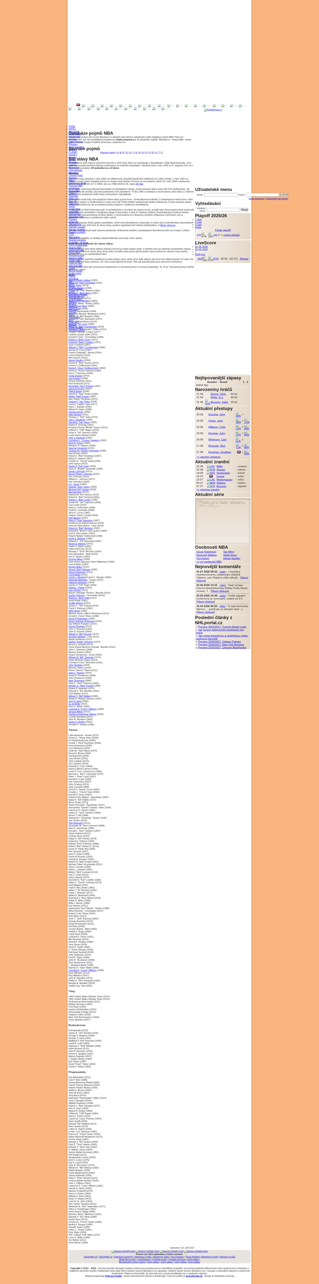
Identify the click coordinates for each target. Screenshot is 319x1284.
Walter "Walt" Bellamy (79, 301)
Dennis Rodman (76, 626)
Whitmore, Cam (217, 439)
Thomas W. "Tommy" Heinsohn (83, 450)
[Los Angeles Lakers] (197, 105)
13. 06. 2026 (201, 249)
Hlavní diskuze (219, 591)
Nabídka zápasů (77, 227)
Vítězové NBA (76, 266)
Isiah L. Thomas (76, 673)
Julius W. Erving (76, 388)
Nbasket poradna (77, 240)
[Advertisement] (159, 26)
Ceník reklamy (76, 328)
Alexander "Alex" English (80, 386)
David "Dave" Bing (77, 306)
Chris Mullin (74, 574)
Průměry (73, 219)
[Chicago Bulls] (170, 105)
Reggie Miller (75, 567)
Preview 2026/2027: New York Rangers (221, 644)
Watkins (221, 482)
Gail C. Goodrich (76, 419)
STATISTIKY (75, 214)
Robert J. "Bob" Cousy (79, 339)
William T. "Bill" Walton (79, 696)
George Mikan (75, 559)
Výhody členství (76, 297)
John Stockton (75, 665)
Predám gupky (159, 1259)
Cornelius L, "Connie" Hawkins (83, 440)
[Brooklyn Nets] (95, 105)
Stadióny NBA (76, 258)
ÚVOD (72, 126)
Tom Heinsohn (75, 823)
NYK (199, 235)
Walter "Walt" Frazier (78, 396)
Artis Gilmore (74, 414)
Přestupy (73, 144)
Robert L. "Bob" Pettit (78, 598)
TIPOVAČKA (75, 224)
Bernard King (75, 492)
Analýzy (73, 165)
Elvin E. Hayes (75, 443)
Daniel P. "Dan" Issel (78, 466)
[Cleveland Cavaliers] (104, 105)
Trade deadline (76, 147)
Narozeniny (74, 136)
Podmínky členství (78, 294)
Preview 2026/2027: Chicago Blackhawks (222, 647)
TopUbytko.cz (105, 1257)
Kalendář (73, 196)
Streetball (73, 173)
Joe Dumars (74, 378)
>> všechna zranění (207, 489)
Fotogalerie (74, 317)
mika (222, 606)
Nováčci (73, 139)
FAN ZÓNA (74, 237)
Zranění (72, 149)
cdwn (223, 571)
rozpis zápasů (231, 234)
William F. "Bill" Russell (79, 634)
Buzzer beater (76, 271)
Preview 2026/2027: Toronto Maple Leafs (222, 626)
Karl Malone (74, 518)
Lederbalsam (144, 1259)
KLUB (72, 286)
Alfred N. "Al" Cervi (77, 324)
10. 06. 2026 (201, 246)
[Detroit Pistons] (132, 105)
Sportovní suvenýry (123, 1257)
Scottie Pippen (75, 603)
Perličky (73, 178)
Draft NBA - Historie (78, 242)
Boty (71, 320)
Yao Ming (228, 551)
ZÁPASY (73, 193)
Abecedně (74, 131)
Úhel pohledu (75, 170)
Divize (72, 206)
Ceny (71, 235)
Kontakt (72, 325)
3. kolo (198, 224)
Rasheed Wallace (206, 555)
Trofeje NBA (75, 260)
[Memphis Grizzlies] (207, 105)
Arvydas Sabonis (76, 636)
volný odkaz (193, 1259)
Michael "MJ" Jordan (78, 489)
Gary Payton (74, 590)
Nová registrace (257, 198)
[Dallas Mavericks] (113, 105)
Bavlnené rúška (161, 1257)
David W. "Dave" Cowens (81, 342)
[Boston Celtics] (86, 105)
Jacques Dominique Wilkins (82, 714)
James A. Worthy (76, 722)
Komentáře (74, 191)
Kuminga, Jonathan (219, 452)
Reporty (73, 302)
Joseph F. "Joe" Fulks (79, 401)
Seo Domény (177, 1257)
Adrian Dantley (75, 360)
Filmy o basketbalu (78, 245)
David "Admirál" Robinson (81, 621)
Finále (198, 227)
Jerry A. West (74, 701)
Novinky (73, 155)
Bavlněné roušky (210, 1257)
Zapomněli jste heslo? (277, 198)
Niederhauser (224, 479)
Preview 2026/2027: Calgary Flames (219, 641)
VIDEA (72, 268)
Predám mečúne (177, 1259)
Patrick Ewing (75, 391)
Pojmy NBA (74, 253)
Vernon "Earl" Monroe (79, 569)
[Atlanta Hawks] (78, 105)
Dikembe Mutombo (78, 580)
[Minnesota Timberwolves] (233, 105)
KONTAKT (74, 322)
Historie (72, 304)
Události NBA (75, 263)
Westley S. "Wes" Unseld (80, 686)
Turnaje (72, 312)
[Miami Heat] (216, 105)
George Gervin (75, 412)
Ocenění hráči (76, 175)
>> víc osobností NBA (209, 561)
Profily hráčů (75, 273)
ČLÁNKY (73, 152)
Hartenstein (223, 472)
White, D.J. (217, 397)
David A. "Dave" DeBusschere (83, 368)
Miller (220, 466)
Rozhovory (74, 167)
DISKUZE (73, 222)
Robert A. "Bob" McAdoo (80, 528)
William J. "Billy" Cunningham (83, 347)
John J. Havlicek (76, 438)
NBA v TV (73, 198)
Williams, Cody (217, 426)
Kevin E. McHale (76, 538)
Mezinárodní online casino (132, 1262)
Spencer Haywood (77, 448)
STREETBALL (76, 299)
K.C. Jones (73, 484)
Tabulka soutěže (77, 229)
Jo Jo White (74, 704)
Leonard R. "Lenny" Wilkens (82, 709)
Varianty (73, 307)
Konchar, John (216, 414)
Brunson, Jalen (219, 402)
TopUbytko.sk (90, 1257)
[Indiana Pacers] (179, 105)
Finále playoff (223, 230)
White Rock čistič (127, 1259)
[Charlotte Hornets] (162, 105)
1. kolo (198, 219)
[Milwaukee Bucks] (225, 105)
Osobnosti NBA (76, 250)
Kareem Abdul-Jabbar (79, 280)
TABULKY (74, 204)
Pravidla (73, 309)
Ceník (72, 291)
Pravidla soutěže (77, 232)
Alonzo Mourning (77, 572)
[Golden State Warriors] (142, 105)
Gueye (220, 476)
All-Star (139, 184)
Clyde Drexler (75, 376)
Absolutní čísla (76, 217)
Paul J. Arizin (74, 285)
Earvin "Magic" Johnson (80, 474)
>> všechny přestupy (208, 456)
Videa (72, 180)
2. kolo (198, 222)
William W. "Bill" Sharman (81, 657)
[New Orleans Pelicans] (243, 105)
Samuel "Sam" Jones (79, 487)
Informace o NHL (143, 1257)
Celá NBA (74, 211)
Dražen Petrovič (76, 595)
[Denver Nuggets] (123, 105)
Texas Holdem (193, 1257)
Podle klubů (75, 134)
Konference (74, 209)
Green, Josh (215, 420)
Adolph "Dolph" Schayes (80, 642)
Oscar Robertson (206, 551)
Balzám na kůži (227, 1257)
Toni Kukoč (202, 558)
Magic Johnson (168, 225)
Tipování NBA (76, 186)
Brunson (221, 486)
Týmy (71, 284)
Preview (73, 157)
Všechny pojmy (107, 152)
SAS (215, 235)
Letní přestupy (76, 142)
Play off (72, 201)
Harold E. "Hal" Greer (79, 422)
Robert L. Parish (76, 587)
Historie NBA (75, 248)
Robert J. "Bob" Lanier (79, 500)
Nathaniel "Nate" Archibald (81, 283)
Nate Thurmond (76, 680)
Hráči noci (200, 254)
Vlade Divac (230, 555)
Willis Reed (74, 611)
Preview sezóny (77, 255)
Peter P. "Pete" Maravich (80, 520)
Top (70, 281)
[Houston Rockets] (152, 105)
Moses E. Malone (77, 543)
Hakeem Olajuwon (77, 582)
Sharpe (221, 469)
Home (71, 105)
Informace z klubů (77, 183)
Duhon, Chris (218, 393)
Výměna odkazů (77, 330)
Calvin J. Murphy (76, 577)
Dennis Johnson (76, 471)
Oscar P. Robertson (78, 618)
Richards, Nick (216, 445)
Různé (72, 276)
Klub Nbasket (75, 289)
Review (72, 160)
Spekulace (74, 188)
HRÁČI (72, 129)
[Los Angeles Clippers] (188, 105)
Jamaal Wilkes (75, 711)
